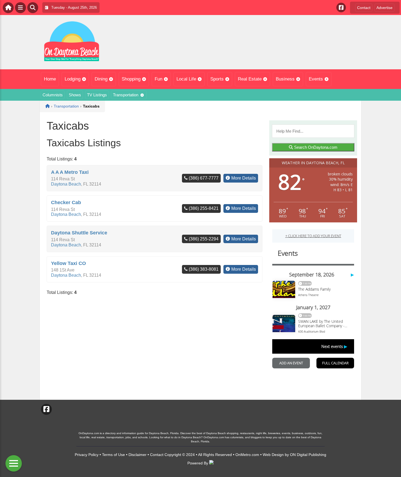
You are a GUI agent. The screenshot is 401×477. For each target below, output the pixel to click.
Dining (101, 79)
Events (316, 79)
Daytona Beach (66, 184)
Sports (217, 79)
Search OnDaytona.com (315, 147)
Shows (75, 95)
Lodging (72, 79)
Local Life (186, 79)
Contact (363, 7)
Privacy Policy (86, 454)
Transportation (125, 95)
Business (285, 79)
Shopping (131, 79)
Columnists (53, 95)
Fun (158, 79)
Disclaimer (137, 454)
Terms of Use (113, 454)
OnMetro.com (247, 454)
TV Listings (97, 95)
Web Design (273, 454)
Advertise (384, 7)
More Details (243, 178)
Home (50, 79)
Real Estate (250, 79)
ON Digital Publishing (308, 454)
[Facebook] (341, 7)
